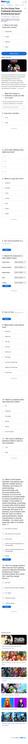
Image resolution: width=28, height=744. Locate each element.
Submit (6, 250)
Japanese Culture (15, 16)
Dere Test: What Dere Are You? (9, 709)
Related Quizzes (5, 632)
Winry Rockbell (6, 267)
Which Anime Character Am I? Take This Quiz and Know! (14, 663)
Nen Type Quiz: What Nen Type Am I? (11, 695)
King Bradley (6, 272)
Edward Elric (6, 262)
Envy (3, 277)
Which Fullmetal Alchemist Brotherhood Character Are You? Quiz (11, 647)
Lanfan (4, 283)
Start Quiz (14, 54)
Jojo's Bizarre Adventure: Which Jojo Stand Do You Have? (13, 679)
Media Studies (7, 16)
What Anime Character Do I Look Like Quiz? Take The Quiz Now (13, 724)
